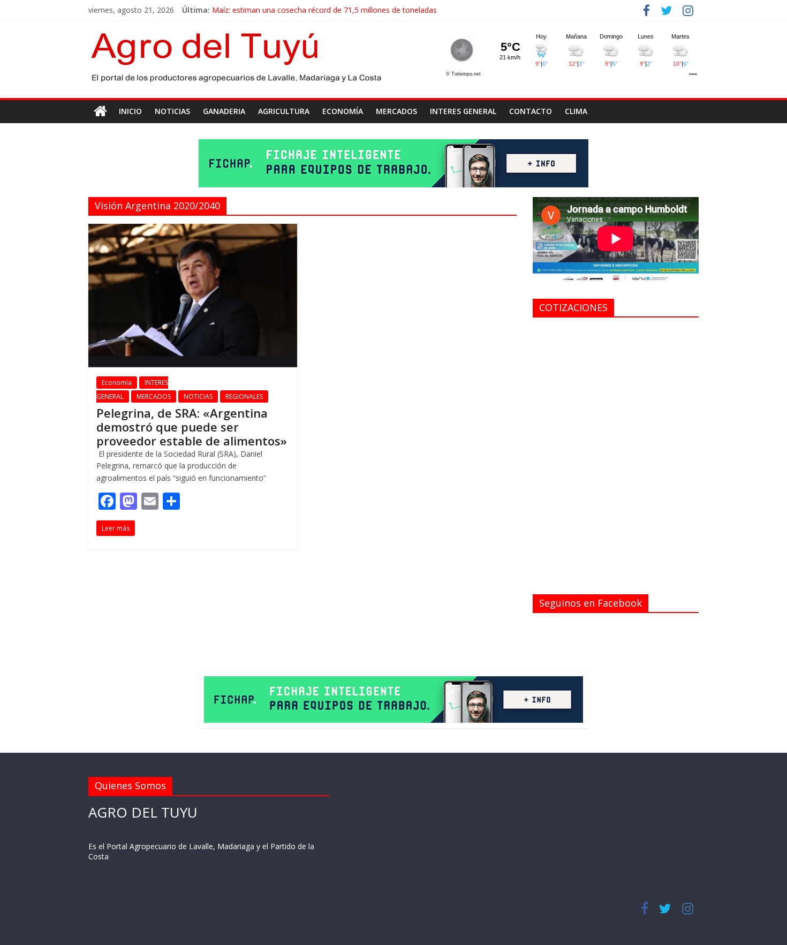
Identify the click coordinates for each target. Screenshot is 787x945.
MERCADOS (396, 111)
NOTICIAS (172, 111)
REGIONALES (244, 396)
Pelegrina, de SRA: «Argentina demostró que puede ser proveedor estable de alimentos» (191, 427)
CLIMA (576, 111)
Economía (342, 111)
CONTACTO (530, 111)
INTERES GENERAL (463, 111)
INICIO (130, 111)
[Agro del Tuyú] (100, 111)
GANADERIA (224, 111)
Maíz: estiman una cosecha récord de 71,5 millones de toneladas (324, 10)
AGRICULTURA (283, 111)
